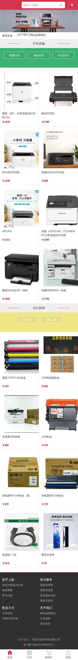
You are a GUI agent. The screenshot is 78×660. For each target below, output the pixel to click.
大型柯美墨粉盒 (50, 377)
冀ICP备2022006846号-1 (40, 644)
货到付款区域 (10, 618)
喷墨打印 (14, 55)
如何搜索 (7, 590)
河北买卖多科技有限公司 (46, 639)
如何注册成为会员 (12, 585)
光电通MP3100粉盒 (52, 495)
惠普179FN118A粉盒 (14, 377)
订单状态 (7, 613)
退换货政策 (46, 585)
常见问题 (7, 595)
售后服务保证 (48, 595)
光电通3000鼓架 (11, 436)
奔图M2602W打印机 (52, 172)
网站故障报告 (48, 613)
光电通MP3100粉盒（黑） (17, 495)
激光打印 (39, 55)
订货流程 (45, 618)
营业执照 (45, 623)
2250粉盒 (46, 436)
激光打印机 (47, 113)
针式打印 (63, 55)
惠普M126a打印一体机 (15, 290)
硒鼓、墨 (51, 319)
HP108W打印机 (11, 172)
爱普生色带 (47, 554)
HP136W (7, 231)
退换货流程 (46, 590)
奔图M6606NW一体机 (53, 290)
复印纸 (27, 319)
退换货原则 (46, 600)
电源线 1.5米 (9, 554)
